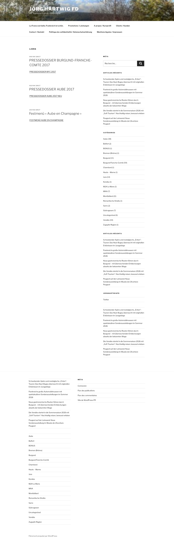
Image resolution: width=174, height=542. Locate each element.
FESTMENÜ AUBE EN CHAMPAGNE (46, 120)
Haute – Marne (109, 172)
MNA (105, 191)
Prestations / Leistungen (78, 26)
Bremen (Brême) (110, 153)
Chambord (107, 167)
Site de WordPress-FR (87, 400)
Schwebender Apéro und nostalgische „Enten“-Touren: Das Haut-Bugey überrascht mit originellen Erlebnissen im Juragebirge (123, 82)
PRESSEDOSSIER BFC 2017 (42, 72)
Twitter (106, 299)
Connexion (82, 386)
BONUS (106, 148)
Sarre (105, 206)
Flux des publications (86, 390)
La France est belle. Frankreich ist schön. (46, 26)
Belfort (106, 144)
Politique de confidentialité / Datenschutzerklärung (70, 32)
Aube (105, 139)
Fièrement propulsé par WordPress (43, 536)
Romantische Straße (111, 201)
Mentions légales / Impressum (109, 32)
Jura (105, 177)
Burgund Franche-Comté (113, 163)
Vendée (106, 220)
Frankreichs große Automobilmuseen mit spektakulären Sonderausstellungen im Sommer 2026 (122, 92)
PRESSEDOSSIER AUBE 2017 (51, 89)
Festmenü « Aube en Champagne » (55, 113)
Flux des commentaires (87, 395)
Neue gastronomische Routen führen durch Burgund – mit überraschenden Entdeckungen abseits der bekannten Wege (122, 103)
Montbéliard (108, 196)
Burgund (106, 158)
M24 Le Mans (108, 186)
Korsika (106, 182)
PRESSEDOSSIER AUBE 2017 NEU (45, 96)
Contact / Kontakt (36, 32)
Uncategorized (109, 215)
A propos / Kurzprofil (102, 26)
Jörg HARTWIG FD (54, 9)
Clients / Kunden (123, 26)
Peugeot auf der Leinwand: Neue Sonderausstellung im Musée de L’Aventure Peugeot (120, 121)
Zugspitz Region (109, 225)
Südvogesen (108, 210)
